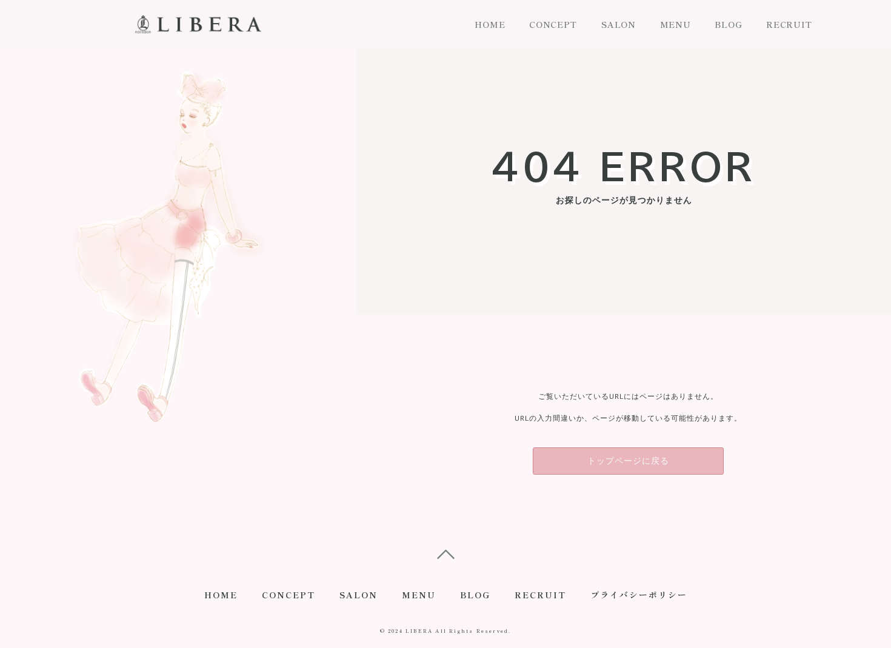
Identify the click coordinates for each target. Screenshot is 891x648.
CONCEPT (553, 24)
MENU (675, 24)
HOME (490, 24)
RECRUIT (789, 24)
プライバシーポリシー (638, 595)
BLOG (728, 24)
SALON (618, 24)
